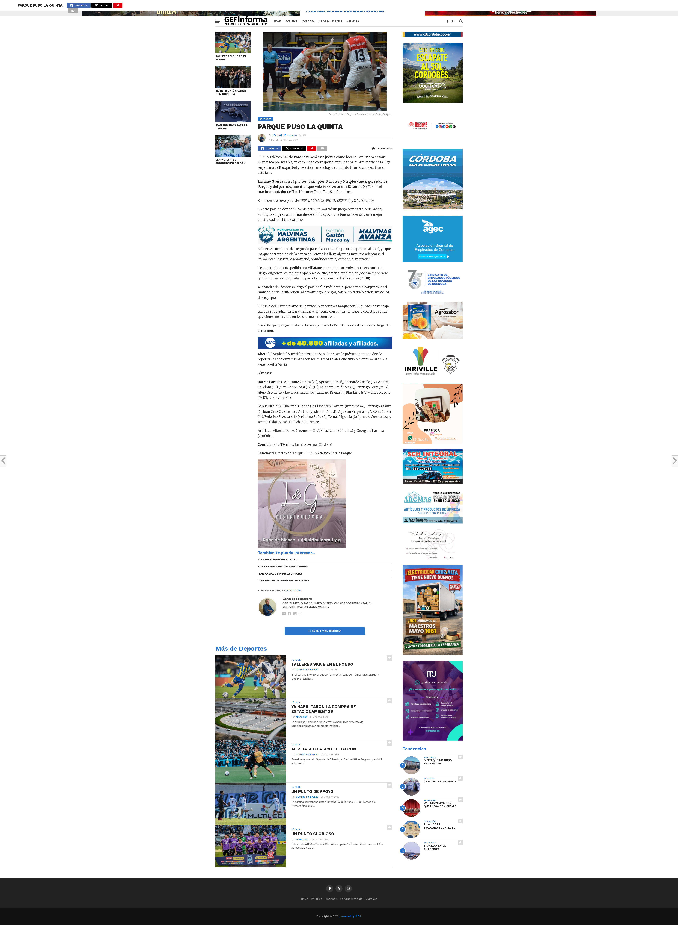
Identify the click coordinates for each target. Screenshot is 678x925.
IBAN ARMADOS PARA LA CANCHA (231, 127)
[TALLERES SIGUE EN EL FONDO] (233, 52)
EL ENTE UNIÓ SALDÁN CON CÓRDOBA (230, 92)
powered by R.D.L (351, 916)
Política (291, 21)
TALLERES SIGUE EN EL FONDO (231, 58)
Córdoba (308, 21)
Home (277, 21)
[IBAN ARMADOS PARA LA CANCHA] (233, 121)
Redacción (301, 717)
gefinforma (294, 590)
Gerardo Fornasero (285, 135)
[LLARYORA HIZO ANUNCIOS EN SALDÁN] (233, 155)
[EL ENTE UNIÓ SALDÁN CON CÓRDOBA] (233, 86)
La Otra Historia (330, 21)
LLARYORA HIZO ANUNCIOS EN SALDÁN (230, 161)
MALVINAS (352, 21)
